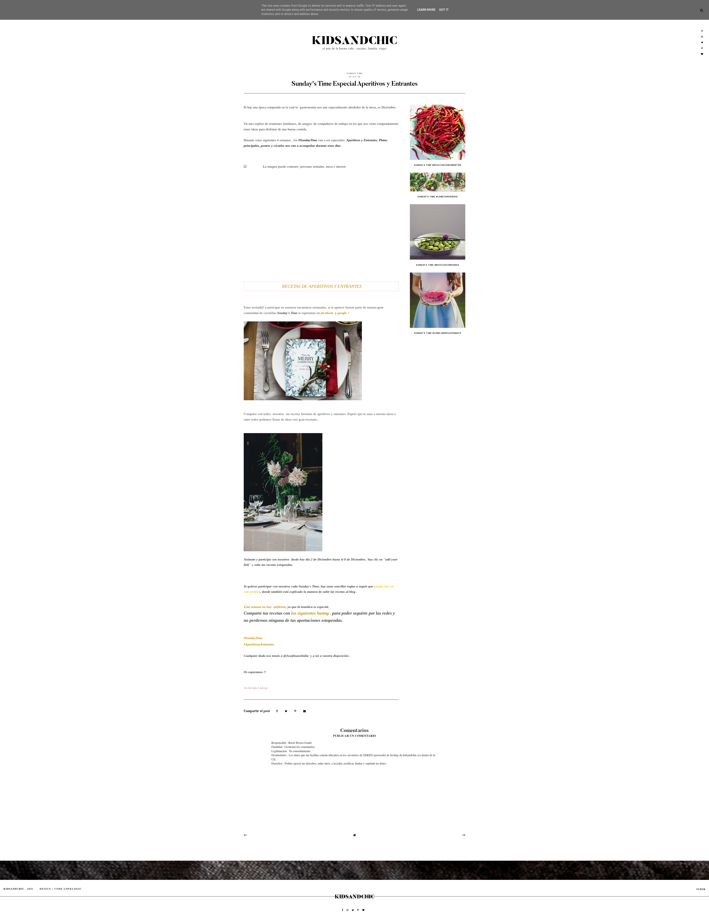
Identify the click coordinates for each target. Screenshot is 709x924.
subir (700, 889)
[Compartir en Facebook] (277, 711)
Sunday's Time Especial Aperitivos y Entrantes (355, 83)
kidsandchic (354, 40)
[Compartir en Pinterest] (295, 711)
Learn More (426, 9)
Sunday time (355, 73)
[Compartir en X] (286, 711)
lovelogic (73, 888)
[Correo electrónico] (304, 711)
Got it (444, 9)
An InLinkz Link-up (255, 688)
